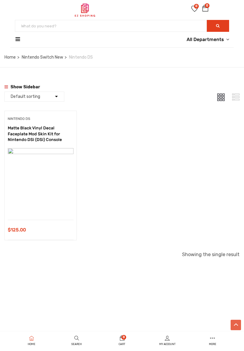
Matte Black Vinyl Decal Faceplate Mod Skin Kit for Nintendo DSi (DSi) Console (35, 134)
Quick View (40, 205)
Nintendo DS (19, 119)
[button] (205, 9)
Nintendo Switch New (42, 57)
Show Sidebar (25, 87)
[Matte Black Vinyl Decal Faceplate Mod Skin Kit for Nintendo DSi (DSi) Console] (40, 152)
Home (10, 57)
